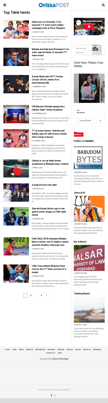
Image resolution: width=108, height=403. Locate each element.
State (14, 349)
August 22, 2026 (81, 172)
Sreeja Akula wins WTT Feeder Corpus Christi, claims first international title (47, 79)
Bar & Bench (80, 241)
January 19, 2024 (39, 86)
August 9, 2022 (38, 188)
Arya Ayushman (87, 99)
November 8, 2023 (39, 113)
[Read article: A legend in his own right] (16, 192)
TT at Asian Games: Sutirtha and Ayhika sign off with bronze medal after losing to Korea (49, 133)
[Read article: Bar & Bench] (79, 258)
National (29, 349)
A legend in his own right (44, 185)
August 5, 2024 (38, 59)
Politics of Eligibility (84, 141)
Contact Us (50, 353)
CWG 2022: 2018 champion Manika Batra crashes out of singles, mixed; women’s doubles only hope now (50, 241)
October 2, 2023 (39, 141)
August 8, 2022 (38, 219)
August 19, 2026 (81, 224)
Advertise (97, 349)
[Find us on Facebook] (51, 395)
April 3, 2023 (37, 167)
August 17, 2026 (81, 325)
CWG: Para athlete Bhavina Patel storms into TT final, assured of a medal (49, 269)
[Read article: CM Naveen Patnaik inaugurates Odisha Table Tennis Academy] (16, 114)
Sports (78, 349)
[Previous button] (76, 88)
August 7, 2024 (38, 32)
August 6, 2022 (38, 249)
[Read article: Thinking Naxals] (79, 310)
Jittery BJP (79, 192)
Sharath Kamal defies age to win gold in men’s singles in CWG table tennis (49, 211)
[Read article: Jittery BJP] (79, 209)
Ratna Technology (60, 359)
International (40, 349)
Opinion (70, 349)
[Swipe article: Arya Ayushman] (89, 88)
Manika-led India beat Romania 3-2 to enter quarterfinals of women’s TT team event (50, 52)
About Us (87, 349)
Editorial (61, 349)
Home (7, 349)
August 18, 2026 (81, 273)
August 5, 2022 (38, 276)
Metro (21, 349)
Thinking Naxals (82, 293)
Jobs (60, 353)
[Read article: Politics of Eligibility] (79, 157)
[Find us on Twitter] (55, 395)
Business (51, 349)
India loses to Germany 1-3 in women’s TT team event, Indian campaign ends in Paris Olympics (48, 25)
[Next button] (102, 88)
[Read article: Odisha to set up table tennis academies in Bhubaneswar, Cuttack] (16, 168)
